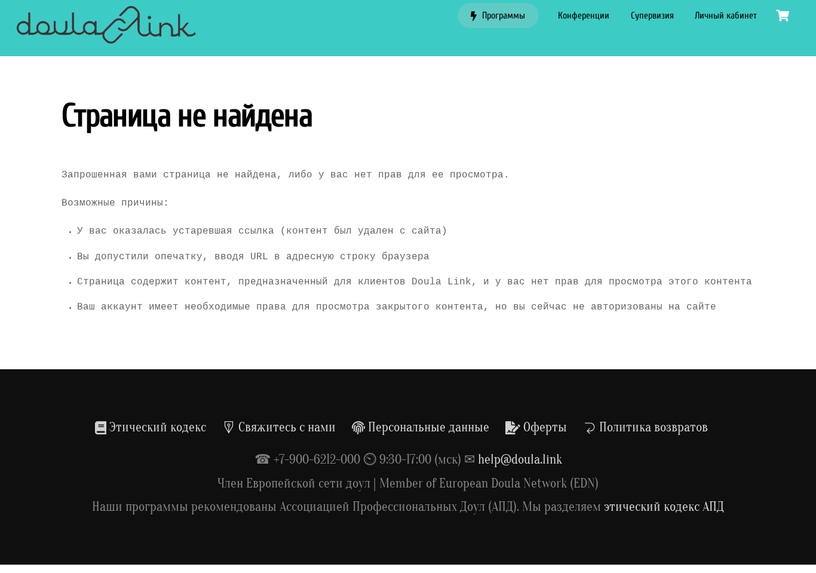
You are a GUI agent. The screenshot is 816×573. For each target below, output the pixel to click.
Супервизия (652, 15)
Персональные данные (427, 427)
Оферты (543, 427)
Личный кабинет (726, 15)
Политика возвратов (652, 427)
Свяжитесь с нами (285, 427)
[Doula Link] (106, 37)
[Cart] (782, 15)
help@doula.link (520, 459)
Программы (502, 15)
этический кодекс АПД (664, 506)
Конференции (583, 15)
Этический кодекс (156, 427)
